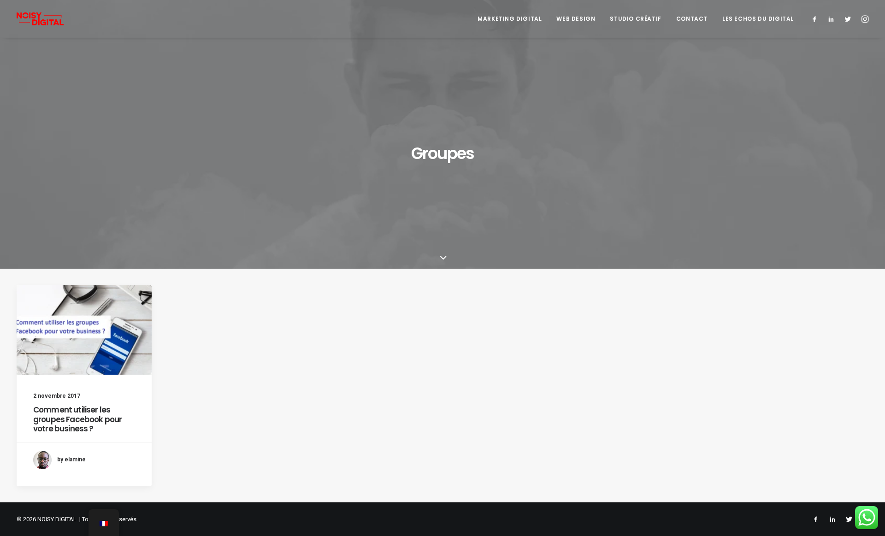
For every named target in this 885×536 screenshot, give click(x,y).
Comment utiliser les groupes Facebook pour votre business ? (77, 419)
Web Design (575, 19)
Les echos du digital (758, 19)
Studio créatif (635, 19)
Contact (692, 19)
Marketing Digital (510, 19)
